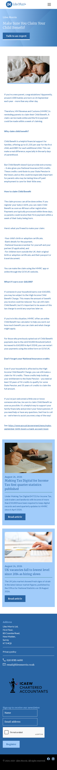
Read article (15, 516)
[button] (48, 4)
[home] (16, 4)
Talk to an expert (16, 36)
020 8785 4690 (15, 660)
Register (11, 744)
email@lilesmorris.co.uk (20, 664)
